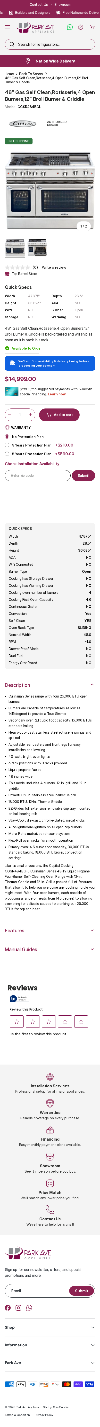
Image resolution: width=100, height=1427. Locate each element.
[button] (92, 27)
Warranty (21, 427)
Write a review (54, 267)
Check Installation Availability (32, 464)
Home (9, 74)
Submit (81, 1290)
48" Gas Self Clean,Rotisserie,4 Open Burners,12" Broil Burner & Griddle (47, 80)
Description (17, 685)
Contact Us (39, 4)
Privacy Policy (44, 1415)
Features (14, 930)
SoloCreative (61, 1407)
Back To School (31, 74)
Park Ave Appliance (29, 1407)
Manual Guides (21, 949)
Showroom (62, 4)
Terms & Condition (17, 1415)
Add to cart (63, 415)
